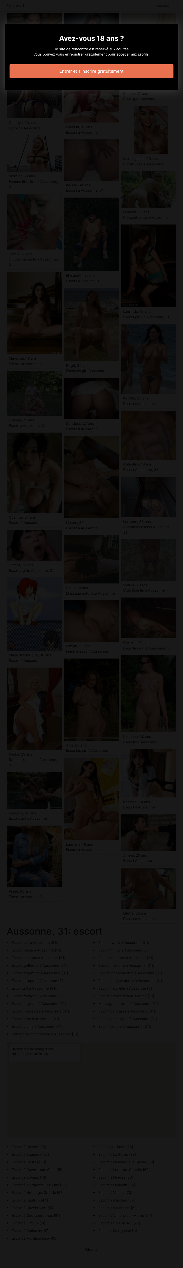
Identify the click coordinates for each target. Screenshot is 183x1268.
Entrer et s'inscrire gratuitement (91, 71)
